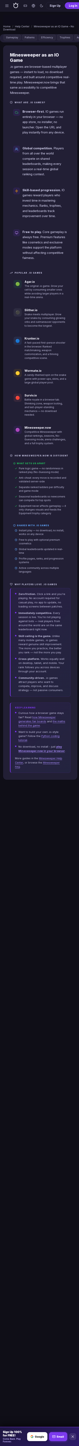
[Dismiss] (72, 1436)
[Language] (33, 6)
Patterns (30, 37)
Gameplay (12, 37)
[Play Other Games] (25, 6)
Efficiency (47, 37)
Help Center (22, 26)
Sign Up (55, 5)
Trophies (65, 37)
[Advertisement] (39, 20)
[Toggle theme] (41, 6)
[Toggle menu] (7, 5)
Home (7, 26)
